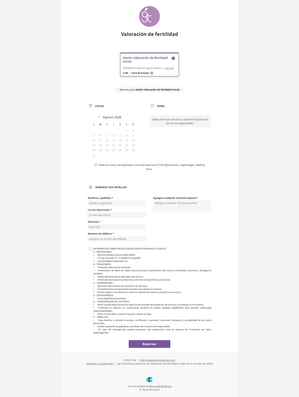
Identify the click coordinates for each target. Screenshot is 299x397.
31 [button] (93, 156)
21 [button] (120, 145)
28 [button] (120, 150)
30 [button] (133, 150)
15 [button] (126, 140)
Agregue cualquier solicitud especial (174, 198)
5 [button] (107, 135)
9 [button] (133, 135)
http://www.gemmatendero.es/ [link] (157, 360)
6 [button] (113, 135)
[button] (93, 117)
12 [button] (107, 140)
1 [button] (126, 130)
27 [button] (113, 150)
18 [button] (100, 145)
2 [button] (133, 130)
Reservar (149, 344)
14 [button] (120, 140)
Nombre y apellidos (99, 198)
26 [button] (107, 150)
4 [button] (100, 135)
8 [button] (126, 135)
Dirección (93, 221)
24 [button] (93, 150)
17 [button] (93, 145)
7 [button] (120, 135)
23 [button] (133, 145)
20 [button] (113, 145)
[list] (149, 67)
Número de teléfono (100, 233)
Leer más (169, 68)
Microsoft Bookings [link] (160, 386)
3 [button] (93, 135)
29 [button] (126, 150)
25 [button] (100, 150)
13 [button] (113, 140)
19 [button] (107, 145)
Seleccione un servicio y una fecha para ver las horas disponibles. (180, 121)
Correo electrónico (99, 209)
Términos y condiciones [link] (99, 363)
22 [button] (126, 145)
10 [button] (93, 140)
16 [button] (133, 140)
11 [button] (100, 140)
